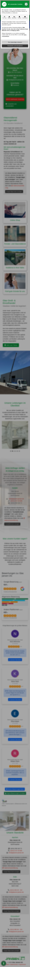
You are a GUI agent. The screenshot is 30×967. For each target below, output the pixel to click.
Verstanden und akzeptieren (15, 45)
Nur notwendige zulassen (15, 42)
